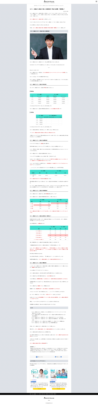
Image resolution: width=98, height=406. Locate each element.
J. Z (34, 346)
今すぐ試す (39, 388)
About (49, 400)
